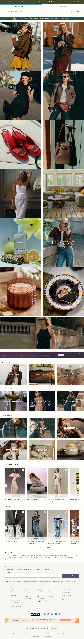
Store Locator (67, 589)
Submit (70, 575)
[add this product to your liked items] (23, 470)
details (48, 547)
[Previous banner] (9, 2)
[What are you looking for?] (66, 11)
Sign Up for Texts (68, 595)
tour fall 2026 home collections (55, 2)
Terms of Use (24, 633)
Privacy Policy (73, 581)
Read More (8, 559)
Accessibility (41, 633)
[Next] (77, 485)
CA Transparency (33, 633)
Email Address (9, 572)
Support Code (56, 633)
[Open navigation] (78, 11)
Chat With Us (67, 598)
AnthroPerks (67, 592)
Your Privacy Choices (66, 633)
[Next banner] (74, 2)
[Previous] (6, 485)
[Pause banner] (78, 2)
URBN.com (48, 633)
